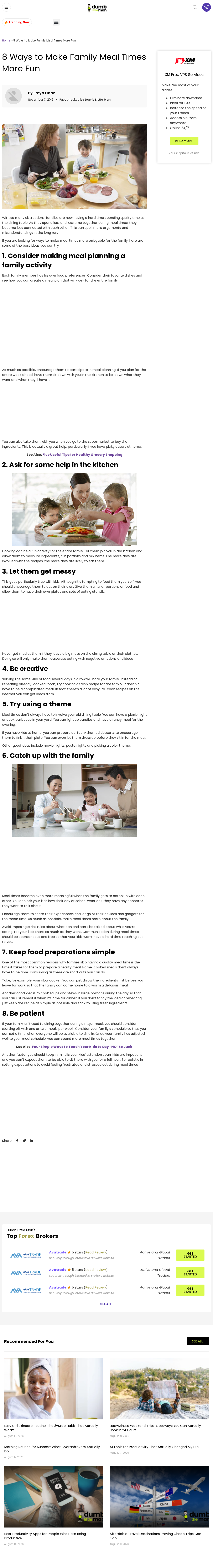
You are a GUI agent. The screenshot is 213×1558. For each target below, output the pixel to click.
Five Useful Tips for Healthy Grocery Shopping (82, 454)
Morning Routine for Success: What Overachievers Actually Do (52, 1449)
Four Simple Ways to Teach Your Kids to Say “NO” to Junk (82, 1046)
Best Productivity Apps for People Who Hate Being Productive (45, 1536)
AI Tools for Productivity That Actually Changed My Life (154, 1447)
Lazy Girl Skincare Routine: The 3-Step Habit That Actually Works (51, 1427)
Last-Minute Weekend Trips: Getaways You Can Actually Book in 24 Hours (155, 1427)
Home (6, 41)
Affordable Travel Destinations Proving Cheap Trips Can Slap (155, 1536)
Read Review (95, 1252)
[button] (56, 22)
